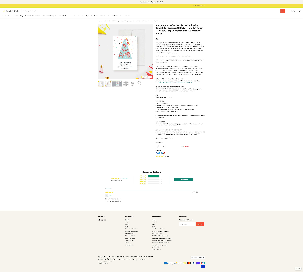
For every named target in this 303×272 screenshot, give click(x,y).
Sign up (199, 224)
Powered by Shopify (103, 263)
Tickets (115, 16)
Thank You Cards (105, 16)
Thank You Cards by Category (160, 245)
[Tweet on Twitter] (159, 153)
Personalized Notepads (49, 16)
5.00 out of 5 (123, 179)
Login (294, 11)
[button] (160, 156)
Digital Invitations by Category (160, 236)
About (154, 220)
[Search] (282, 11)
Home (3, 16)
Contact (154, 222)
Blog (21, 16)
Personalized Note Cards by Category (162, 238)
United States (198, 5)
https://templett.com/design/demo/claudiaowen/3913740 (175, 83)
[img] (109, 192)
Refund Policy (156, 247)
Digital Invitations (64, 16)
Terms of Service (156, 249)
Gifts (9, 16)
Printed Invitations (78, 16)
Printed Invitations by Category (160, 231)
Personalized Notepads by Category (161, 240)
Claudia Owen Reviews (158, 229)
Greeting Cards (124, 16)
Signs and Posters (91, 16)
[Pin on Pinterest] (164, 153)
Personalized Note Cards (32, 16)
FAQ (153, 224)
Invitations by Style (157, 233)
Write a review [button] (184, 180)
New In (16, 16)
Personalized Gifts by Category (160, 242)
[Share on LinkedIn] (162, 153)
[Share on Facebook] (157, 153)
